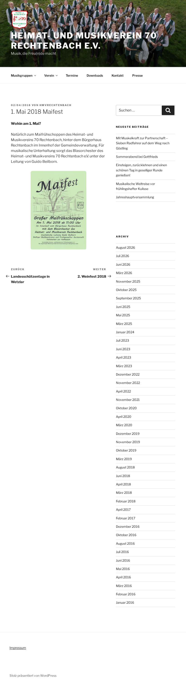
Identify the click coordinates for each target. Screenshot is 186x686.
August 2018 (125, 467)
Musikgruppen (21, 75)
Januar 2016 (125, 602)
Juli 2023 (122, 340)
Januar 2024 (125, 332)
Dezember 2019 (128, 433)
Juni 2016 (123, 560)
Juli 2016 (122, 552)
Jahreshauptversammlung (135, 197)
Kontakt (118, 75)
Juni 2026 (123, 264)
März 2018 (124, 492)
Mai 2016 (123, 569)
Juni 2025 (123, 307)
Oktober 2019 (126, 450)
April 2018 (123, 484)
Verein (49, 75)
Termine (72, 75)
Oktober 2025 (126, 290)
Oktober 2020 (126, 408)
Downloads (95, 75)
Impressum (18, 648)
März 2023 (124, 366)
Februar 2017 (125, 518)
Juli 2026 (122, 256)
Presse (137, 75)
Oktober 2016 (126, 535)
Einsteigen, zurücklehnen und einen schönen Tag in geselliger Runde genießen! (141, 170)
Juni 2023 (123, 349)
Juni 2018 (123, 476)
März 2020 (124, 425)
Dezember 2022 (128, 374)
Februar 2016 (125, 594)
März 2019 (124, 459)
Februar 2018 (125, 501)
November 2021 (128, 400)
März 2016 (124, 586)
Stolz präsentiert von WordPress (33, 675)
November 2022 (128, 383)
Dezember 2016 (128, 526)
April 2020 (123, 417)
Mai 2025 (123, 315)
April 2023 (123, 357)
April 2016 (123, 577)
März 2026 (124, 273)
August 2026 (125, 247)
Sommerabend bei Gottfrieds (137, 156)
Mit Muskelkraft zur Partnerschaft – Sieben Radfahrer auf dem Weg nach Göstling (142, 143)
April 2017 (123, 509)
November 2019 (128, 442)
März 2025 (124, 324)
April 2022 (123, 391)
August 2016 (125, 543)
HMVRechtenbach (55, 105)
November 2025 (128, 281)
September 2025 (128, 298)
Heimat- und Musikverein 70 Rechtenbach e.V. (84, 41)
